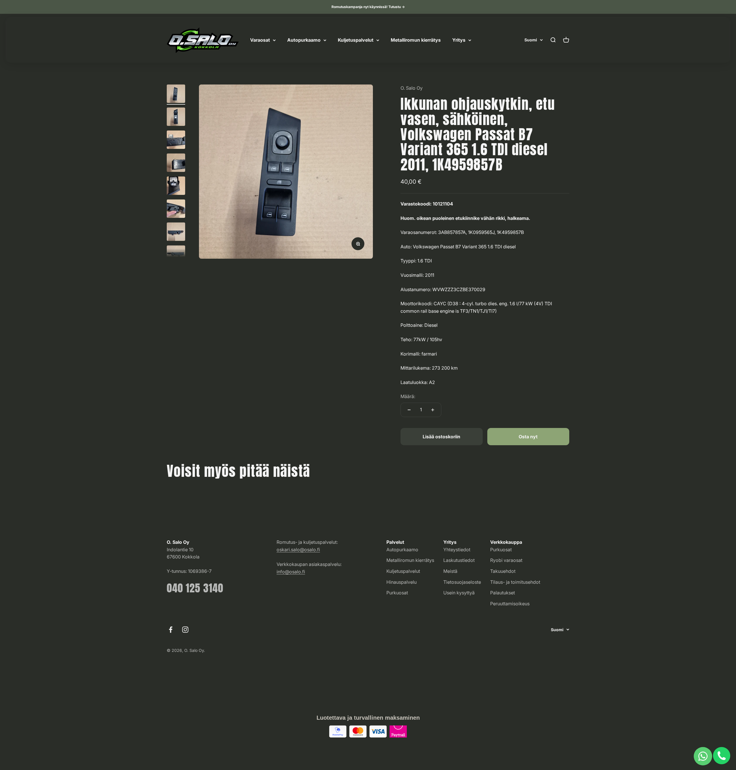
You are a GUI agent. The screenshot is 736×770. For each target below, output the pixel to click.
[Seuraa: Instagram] (185, 629)
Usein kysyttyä (459, 593)
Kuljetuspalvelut (355, 40)
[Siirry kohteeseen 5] (176, 186)
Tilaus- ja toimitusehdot (515, 582)
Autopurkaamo (304, 40)
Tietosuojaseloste (462, 582)
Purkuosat (397, 593)
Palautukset (502, 593)
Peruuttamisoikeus (510, 603)
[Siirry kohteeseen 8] (176, 255)
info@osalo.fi (291, 572)
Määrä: (407, 396)
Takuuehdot (502, 571)
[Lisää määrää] (432, 410)
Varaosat (260, 40)
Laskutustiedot (459, 560)
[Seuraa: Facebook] (171, 629)
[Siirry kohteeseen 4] (176, 163)
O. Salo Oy (411, 88)
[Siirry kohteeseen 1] (176, 95)
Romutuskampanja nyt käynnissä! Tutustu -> (368, 7)
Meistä (450, 571)
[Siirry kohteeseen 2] (176, 117)
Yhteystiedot (456, 549)
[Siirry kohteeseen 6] (176, 209)
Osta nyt (528, 436)
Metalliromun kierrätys (416, 40)
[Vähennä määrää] (409, 410)
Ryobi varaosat (506, 560)
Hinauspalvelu (401, 582)
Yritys (458, 40)
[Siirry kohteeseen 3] (176, 140)
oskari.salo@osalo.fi (298, 549)
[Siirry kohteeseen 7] (176, 232)
